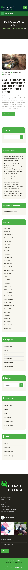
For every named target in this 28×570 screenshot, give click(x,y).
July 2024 (7, 244)
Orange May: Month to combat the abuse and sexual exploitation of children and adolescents (14, 158)
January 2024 (8, 257)
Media (6, 350)
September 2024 (9, 238)
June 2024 (7, 247)
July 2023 (7, 276)
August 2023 (7, 273)
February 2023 (8, 289)
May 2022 (7, 318)
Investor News (7, 74)
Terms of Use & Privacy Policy (14, 562)
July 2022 (7, 312)
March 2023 (7, 286)
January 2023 (8, 293)
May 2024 (7, 251)
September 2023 (9, 270)
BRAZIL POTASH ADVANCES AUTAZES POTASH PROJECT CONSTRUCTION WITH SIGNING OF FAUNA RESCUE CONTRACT (14, 185)
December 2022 (8, 296)
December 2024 (8, 235)
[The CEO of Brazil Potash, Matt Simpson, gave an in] (20, 528)
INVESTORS (9, 13)
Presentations (8, 358)
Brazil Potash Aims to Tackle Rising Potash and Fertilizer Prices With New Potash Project (13, 85)
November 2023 (8, 264)
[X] (14, 567)
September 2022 (9, 305)
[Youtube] (17, 567)
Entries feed (7, 447)
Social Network (8, 362)
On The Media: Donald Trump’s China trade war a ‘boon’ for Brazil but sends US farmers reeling (13, 193)
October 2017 (8, 328)
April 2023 (7, 283)
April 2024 (7, 254)
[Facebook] (6, 567)
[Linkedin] (21, 567)
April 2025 (7, 231)
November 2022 (8, 299)
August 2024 (7, 241)
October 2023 (8, 267)
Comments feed (9, 452)
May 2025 (7, 228)
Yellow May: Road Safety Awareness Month (11, 178)
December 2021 (8, 325)
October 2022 (8, 302)
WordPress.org (8, 456)
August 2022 (7, 309)
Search (6, 130)
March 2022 (7, 322)
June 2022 (7, 315)
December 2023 (8, 260)
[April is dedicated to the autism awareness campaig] (7, 528)
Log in (6, 443)
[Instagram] (10, 567)
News (5, 354)
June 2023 (7, 280)
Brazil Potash (7, 72)
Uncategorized (8, 366)
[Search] (21, 385)
